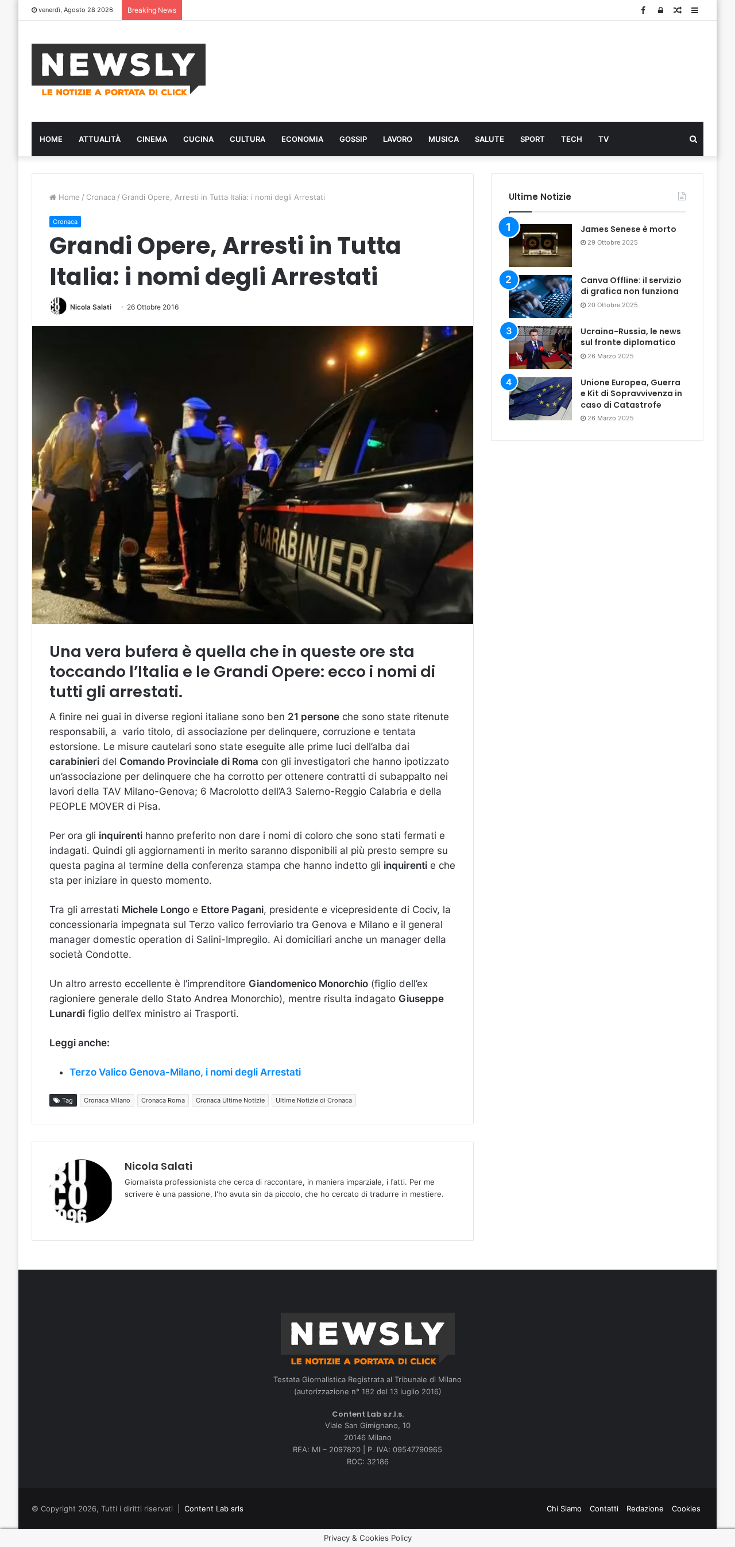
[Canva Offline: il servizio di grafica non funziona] (540, 296)
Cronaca (100, 197)
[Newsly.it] (119, 69)
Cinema (152, 139)
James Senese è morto (628, 229)
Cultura (247, 139)
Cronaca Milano (107, 1100)
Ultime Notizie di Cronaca (314, 1100)
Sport (532, 139)
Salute (489, 139)
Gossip (353, 139)
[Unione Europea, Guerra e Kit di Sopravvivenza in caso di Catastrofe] (540, 398)
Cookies (686, 1508)
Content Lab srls (213, 1508)
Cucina (198, 139)
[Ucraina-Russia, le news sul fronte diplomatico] (540, 347)
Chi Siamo (564, 1508)
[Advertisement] (482, 69)
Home (51, 139)
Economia (302, 139)
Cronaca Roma (163, 1100)
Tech (571, 139)
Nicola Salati (90, 307)
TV (603, 139)
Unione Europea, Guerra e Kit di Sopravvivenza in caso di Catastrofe (631, 394)
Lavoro (397, 139)
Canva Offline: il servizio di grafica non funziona (631, 285)
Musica (443, 139)
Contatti (604, 1508)
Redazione (645, 1508)
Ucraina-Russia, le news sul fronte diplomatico (631, 337)
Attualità (100, 139)
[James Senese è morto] (540, 245)
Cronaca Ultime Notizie (230, 1100)
